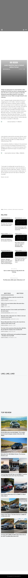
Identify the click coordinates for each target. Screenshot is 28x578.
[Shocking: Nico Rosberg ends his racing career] (7, 220)
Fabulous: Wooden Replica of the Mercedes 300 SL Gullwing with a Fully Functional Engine (6, 261)
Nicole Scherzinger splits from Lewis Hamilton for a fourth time (21, 228)
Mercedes (21, 209)
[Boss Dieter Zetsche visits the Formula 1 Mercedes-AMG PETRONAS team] (21, 238)
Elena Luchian (4, 233)
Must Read (20, 293)
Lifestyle (15, 62)
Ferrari (5, 209)
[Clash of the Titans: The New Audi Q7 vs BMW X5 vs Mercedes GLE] (14, 505)
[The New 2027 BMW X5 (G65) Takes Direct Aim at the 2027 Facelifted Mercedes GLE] (14, 525)
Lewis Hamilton (15, 209)
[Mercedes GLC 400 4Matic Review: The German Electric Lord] (14, 445)
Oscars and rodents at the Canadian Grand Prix (6, 240)
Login (26, 29)
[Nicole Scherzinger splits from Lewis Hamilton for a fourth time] (21, 222)
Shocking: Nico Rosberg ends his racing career (6, 224)
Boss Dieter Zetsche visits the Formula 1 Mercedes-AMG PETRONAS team (19, 244)
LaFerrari (9, 209)
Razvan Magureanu (5, 218)
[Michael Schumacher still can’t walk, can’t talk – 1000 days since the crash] (21, 254)
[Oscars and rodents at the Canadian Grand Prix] (7, 236)
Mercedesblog (6, 69)
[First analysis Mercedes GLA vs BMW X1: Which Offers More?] (14, 485)
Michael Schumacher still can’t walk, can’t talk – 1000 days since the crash (21, 260)
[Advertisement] (14, 14)
